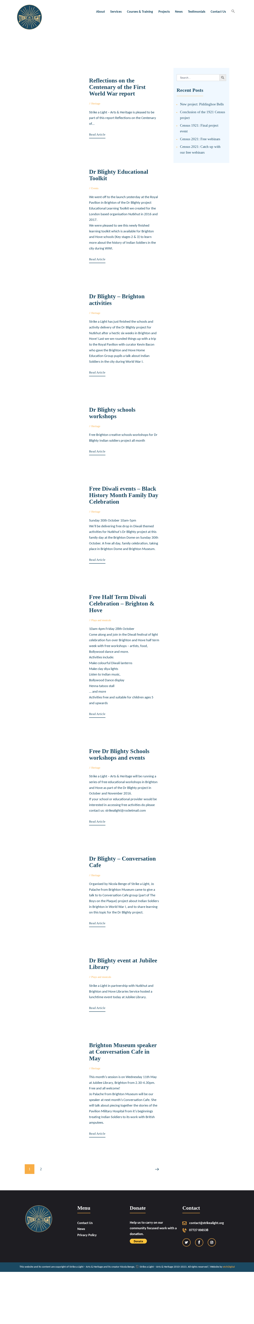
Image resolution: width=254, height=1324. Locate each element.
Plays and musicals (101, 620)
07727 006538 (198, 1230)
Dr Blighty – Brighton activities (117, 299)
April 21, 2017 (110, 188)
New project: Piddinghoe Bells (202, 104)
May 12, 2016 (122, 977)
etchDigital (229, 1267)
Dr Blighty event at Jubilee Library (123, 963)
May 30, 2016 (111, 875)
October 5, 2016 (123, 620)
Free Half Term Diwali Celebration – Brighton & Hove (122, 603)
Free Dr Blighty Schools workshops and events (119, 754)
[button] (233, 11)
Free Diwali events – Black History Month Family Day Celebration (123, 495)
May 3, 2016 (111, 1068)
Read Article (97, 134)
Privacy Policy (87, 1235)
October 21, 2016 (113, 511)
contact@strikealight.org (206, 1223)
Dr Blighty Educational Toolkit (118, 175)
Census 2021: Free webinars (200, 139)
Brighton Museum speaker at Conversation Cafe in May (123, 1051)
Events (94, 188)
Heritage (95, 103)
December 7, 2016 (114, 313)
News (81, 1229)
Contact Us (85, 1223)
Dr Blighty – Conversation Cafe (122, 861)
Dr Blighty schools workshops (112, 412)
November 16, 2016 (114, 426)
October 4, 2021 (112, 103)
